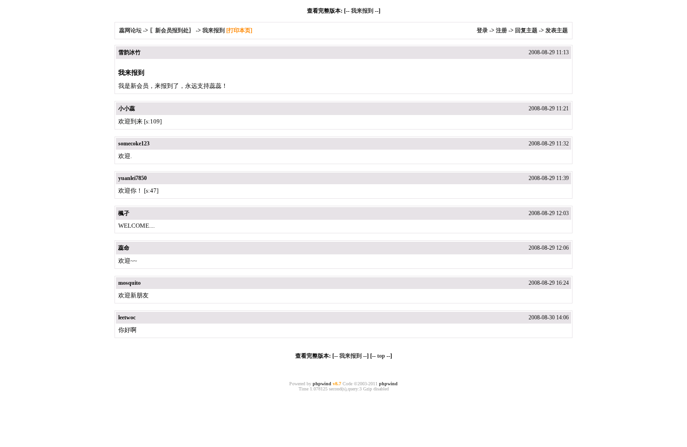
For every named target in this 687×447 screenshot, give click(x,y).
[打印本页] (239, 30)
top (381, 356)
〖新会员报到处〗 (172, 30)
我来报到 (362, 10)
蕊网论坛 (130, 30)
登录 (482, 30)
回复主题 (526, 30)
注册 (501, 30)
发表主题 (556, 30)
